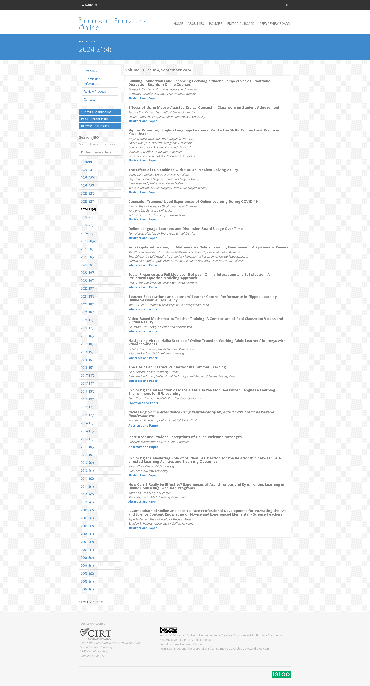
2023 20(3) (88, 249)
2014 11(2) (88, 431)
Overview (90, 71)
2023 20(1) (88, 265)
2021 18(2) (88, 304)
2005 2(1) (87, 581)
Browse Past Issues (95, 126)
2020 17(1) (88, 328)
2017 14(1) (88, 383)
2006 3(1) (87, 565)
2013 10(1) (88, 455)
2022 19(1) (88, 288)
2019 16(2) (88, 336)
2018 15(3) (88, 352)
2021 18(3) (88, 296)
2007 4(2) (87, 542)
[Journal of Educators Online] (117, 24)
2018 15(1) (88, 367)
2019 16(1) (88, 344)
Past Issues (86, 41)
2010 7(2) (87, 494)
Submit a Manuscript (96, 112)
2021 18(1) (88, 312)
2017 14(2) (88, 375)
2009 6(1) (87, 518)
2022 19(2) (88, 280)
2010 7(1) (87, 502)
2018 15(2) (88, 360)
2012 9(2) (87, 462)
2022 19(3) (88, 272)
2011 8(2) (87, 478)
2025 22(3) (88, 185)
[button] (287, 5)
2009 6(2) (87, 510)
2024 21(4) (88, 209)
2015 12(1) (88, 415)
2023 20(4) (88, 241)
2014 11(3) (88, 423)
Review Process (95, 91)
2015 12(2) (88, 407)
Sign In (92, 4)
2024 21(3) (88, 217)
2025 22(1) (88, 201)
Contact (89, 99)
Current (86, 162)
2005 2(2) (87, 573)
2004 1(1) (87, 589)
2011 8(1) (87, 486)
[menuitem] (177, 23)
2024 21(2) (88, 225)
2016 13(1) (88, 399)
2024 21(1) (88, 233)
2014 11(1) (88, 439)
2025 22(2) (88, 193)
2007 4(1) (87, 550)
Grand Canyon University (96, 647)
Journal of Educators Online (177, 635)
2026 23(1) (88, 170)
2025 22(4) (88, 178)
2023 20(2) (88, 257)
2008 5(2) (87, 526)
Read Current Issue (95, 119)
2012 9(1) (87, 470)
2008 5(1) (87, 534)
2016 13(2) (88, 391)
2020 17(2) (88, 320)
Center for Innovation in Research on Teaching (109, 642)
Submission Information (92, 81)
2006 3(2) (87, 557)
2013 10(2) (88, 447)
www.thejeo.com (197, 644)
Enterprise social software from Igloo (281, 674)
